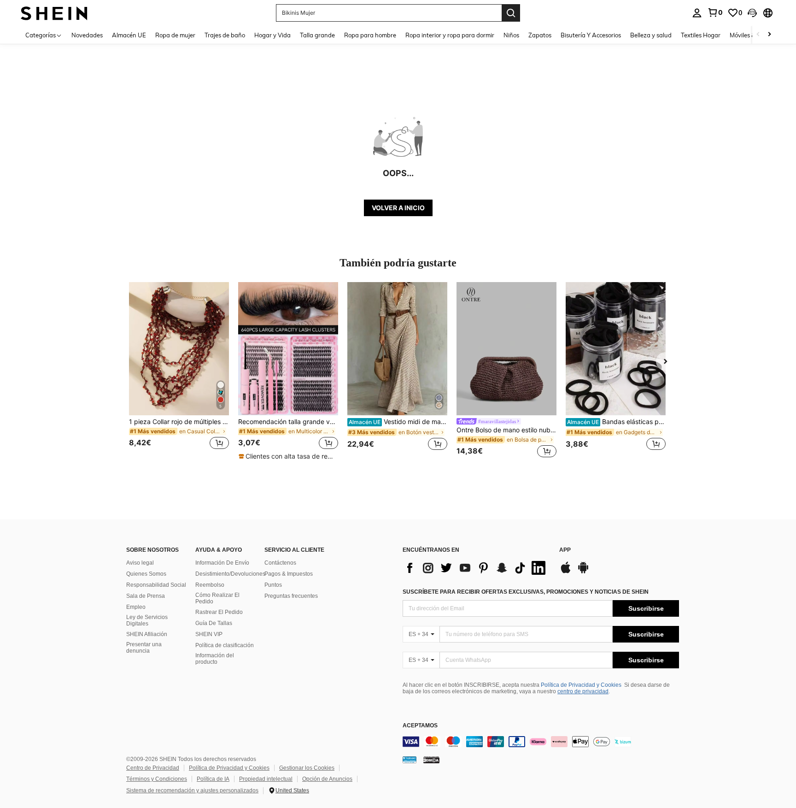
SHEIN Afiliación (146, 634)
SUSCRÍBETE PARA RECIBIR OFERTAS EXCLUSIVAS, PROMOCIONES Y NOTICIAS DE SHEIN (526, 592)
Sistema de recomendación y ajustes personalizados (192, 790)
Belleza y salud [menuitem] (651, 35)
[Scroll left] (758, 35)
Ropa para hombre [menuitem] (370, 35)
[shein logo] (54, 12)
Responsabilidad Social (156, 585)
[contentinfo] (541, 741)
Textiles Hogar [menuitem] (700, 35)
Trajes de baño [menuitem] (225, 35)
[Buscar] (511, 13)
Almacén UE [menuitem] (129, 35)
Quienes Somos (146, 574)
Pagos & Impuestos (288, 574)
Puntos (273, 585)
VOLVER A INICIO (398, 208)
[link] (715, 12)
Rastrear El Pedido (219, 612)
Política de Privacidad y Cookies (581, 685)
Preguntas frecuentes (291, 596)
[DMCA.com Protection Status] (431, 759)
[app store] (565, 572)
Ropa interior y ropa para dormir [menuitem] (449, 35)
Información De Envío (222, 563)
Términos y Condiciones (156, 779)
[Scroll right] (769, 35)
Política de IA (213, 779)
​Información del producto (214, 658)
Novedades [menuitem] (87, 35)
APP (565, 550)
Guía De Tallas (213, 623)
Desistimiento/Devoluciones (230, 574)
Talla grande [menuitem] (317, 35)
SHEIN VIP (208, 634)
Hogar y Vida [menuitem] (272, 35)
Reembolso (209, 585)
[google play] (583, 572)
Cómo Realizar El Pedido (217, 598)
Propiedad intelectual (266, 779)
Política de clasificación (224, 645)
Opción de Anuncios (327, 779)
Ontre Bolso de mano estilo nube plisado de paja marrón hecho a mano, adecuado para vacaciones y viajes (506, 430)
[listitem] (179, 371)
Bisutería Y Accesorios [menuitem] (591, 35)
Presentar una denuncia (144, 647)
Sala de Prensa (145, 596)
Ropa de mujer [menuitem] (175, 35)
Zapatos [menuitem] (539, 35)
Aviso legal (140, 563)
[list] (476, 568)
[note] (288, 456)
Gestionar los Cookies (306, 768)
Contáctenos (280, 563)
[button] (752, 12)
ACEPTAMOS (420, 726)
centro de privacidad (583, 691)
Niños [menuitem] (511, 35)
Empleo (136, 607)
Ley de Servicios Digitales (147, 620)
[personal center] (696, 12)
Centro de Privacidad (152, 768)
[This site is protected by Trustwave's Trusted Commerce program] (409, 759)
